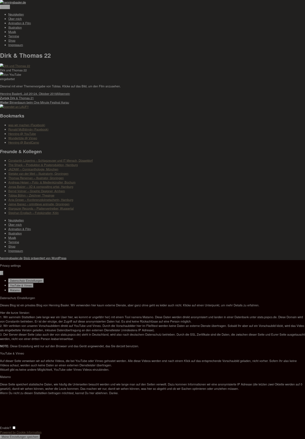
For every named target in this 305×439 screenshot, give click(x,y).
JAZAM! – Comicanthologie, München (33, 169)
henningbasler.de (11, 258)
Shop (11, 40)
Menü (5, 7)
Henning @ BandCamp (23, 142)
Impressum (15, 45)
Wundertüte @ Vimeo (22, 138)
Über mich (15, 18)
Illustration (15, 27)
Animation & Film (19, 23)
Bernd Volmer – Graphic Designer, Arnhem (36, 191)
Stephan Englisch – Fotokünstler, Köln (33, 212)
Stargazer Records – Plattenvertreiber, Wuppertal (41, 208)
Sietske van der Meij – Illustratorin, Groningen (38, 173)
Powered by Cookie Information (20, 432)
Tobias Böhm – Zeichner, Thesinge (31, 195)
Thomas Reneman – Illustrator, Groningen (36, 178)
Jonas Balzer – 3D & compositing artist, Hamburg (40, 186)
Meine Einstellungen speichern (20, 436)
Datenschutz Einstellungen (26, 280)
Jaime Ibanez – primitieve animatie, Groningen (39, 204)
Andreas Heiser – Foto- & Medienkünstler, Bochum (42, 182)
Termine (13, 36)
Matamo (15, 290)
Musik (12, 31)
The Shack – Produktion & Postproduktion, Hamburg (43, 165)
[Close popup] (1, 273)
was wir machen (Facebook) (26, 125)
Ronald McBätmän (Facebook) (28, 129)
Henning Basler (10, 93)
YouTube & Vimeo (21, 285)
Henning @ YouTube (22, 133)
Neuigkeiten (16, 14)
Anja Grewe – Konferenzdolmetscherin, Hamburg (40, 199)
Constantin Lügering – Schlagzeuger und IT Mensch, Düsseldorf (50, 160)
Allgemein (63, 93)
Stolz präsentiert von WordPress (44, 258)
